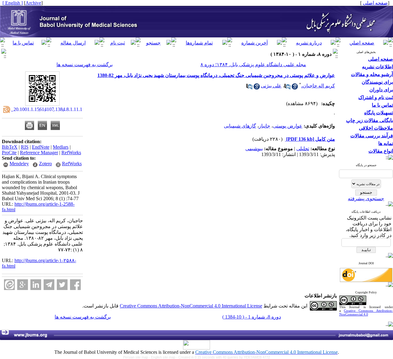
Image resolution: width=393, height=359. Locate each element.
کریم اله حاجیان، (318, 85)
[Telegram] (49, 284)
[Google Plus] (22, 284)
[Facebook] (75, 284)
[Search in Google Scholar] (295, 87)
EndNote (40, 147)
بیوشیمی (254, 148)
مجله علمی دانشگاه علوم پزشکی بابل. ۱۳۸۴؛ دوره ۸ (253, 64)
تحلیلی (302, 148)
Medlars (60, 147)
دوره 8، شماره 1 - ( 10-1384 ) (251, 316)
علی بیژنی (271, 85)
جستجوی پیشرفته (366, 198)
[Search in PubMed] (287, 87)
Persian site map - (137, 357)
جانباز (264, 125)
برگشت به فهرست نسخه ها (84, 64)
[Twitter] (62, 284)
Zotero (45, 163)
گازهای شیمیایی (240, 125)
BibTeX (10, 147)
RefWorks (71, 152)
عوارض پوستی (287, 125)
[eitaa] (9, 284)
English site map (163, 357)
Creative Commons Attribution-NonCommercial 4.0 (366, 312)
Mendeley (19, 163)
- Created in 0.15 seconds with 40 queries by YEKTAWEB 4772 (223, 357)
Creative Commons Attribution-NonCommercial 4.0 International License (191, 305)
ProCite (9, 152)
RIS (25, 147)
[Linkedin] (35, 284)
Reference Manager (39, 152)
